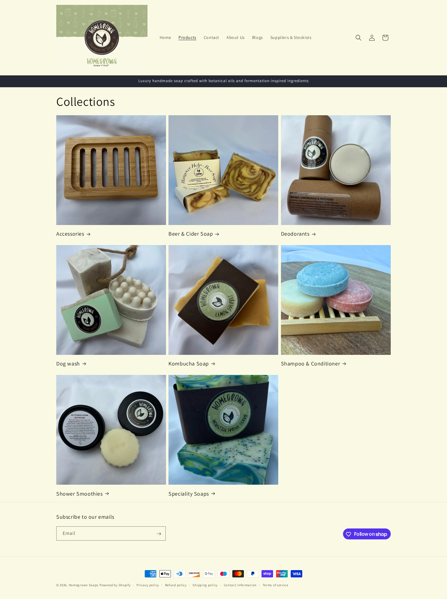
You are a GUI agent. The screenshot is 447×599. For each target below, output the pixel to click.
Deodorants (295, 233)
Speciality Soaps (188, 493)
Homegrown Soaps (84, 585)
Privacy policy (148, 585)
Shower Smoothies (79, 493)
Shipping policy (205, 585)
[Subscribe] (158, 534)
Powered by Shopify (115, 585)
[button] (358, 37)
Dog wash (68, 363)
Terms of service (275, 585)
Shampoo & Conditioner (310, 363)
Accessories (70, 233)
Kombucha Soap (188, 363)
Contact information (240, 585)
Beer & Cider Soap (190, 233)
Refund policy (176, 585)
